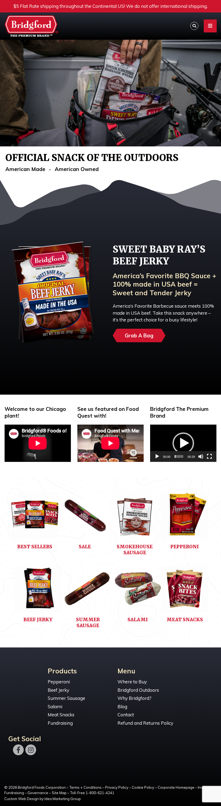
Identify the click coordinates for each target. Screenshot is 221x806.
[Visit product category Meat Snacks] (184, 591)
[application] (183, 443)
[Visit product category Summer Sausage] (87, 591)
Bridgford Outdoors (138, 690)
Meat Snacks (61, 714)
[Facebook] (18, 749)
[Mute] (200, 456)
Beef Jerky (58, 690)
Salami (55, 706)
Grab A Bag (139, 335)
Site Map (59, 793)
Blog (122, 706)
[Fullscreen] (209, 456)
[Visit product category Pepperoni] (184, 518)
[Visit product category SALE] (84, 518)
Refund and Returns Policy (145, 723)
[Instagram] (30, 749)
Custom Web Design (21, 799)
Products (62, 671)
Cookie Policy (143, 787)
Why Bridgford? (134, 698)
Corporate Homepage (176, 787)
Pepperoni (59, 681)
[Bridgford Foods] (37, 26)
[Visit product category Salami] (138, 591)
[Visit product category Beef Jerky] (38, 591)
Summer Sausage (66, 698)
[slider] (179, 456)
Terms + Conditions (85, 787)
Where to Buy (132, 681)
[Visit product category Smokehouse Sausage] (134, 518)
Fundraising (60, 723)
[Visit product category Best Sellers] (34, 518)
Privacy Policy (116, 787)
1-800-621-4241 (100, 793)
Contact (126, 714)
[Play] (157, 456)
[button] (183, 443)
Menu (126, 671)
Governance (37, 793)
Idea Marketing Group (62, 799)
